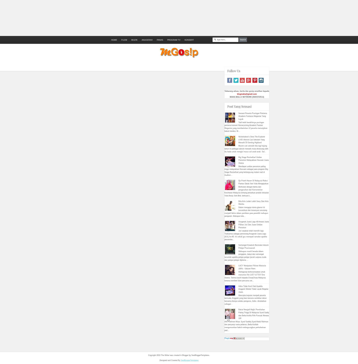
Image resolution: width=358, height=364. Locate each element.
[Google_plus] (248, 80)
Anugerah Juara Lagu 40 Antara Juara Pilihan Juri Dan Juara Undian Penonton (253, 225)
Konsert (189, 40)
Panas (160, 40)
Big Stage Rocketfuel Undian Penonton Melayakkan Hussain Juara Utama (253, 160)
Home (114, 40)
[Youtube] (242, 80)
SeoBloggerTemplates (190, 360)
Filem (124, 40)
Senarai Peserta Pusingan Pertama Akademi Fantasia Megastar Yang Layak (252, 116)
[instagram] (261, 80)
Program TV (173, 40)
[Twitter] (236, 80)
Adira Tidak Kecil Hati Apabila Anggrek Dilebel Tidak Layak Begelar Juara (253, 289)
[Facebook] (229, 80)
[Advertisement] (68, 17)
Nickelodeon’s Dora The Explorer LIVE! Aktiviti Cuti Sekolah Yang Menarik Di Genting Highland (251, 140)
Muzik (134, 40)
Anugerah (147, 40)
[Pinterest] (254, 80)
